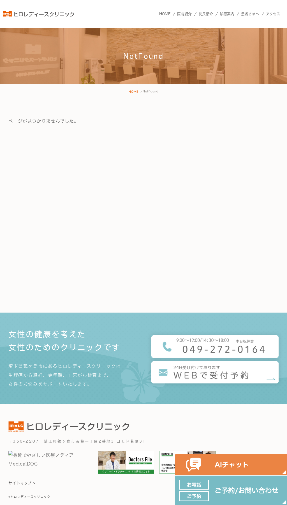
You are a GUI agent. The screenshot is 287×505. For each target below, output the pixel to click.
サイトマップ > (22, 483)
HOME (133, 91)
